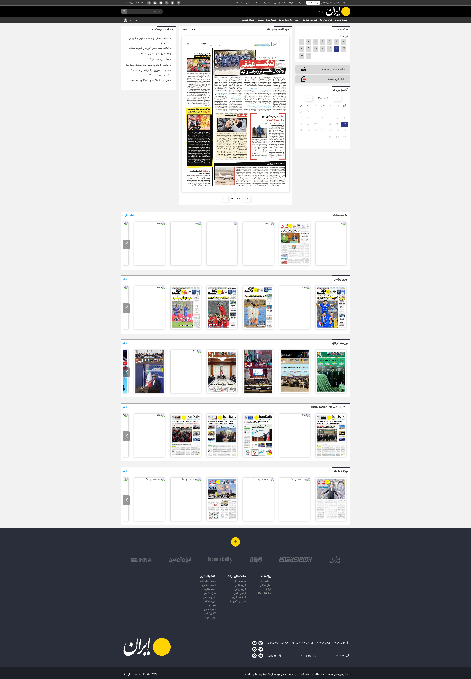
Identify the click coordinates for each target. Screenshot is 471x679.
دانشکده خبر (251, 3)
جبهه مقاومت (209, 589)
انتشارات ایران (239, 597)
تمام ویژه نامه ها (310, 20)
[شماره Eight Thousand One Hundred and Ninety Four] (306, 415)
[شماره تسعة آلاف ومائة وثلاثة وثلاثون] (331, 392)
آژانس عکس (265, 3)
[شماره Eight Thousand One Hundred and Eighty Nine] (124, 415)
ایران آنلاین (326, 3)
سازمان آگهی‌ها (285, 20)
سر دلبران (211, 605)
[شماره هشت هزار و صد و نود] (186, 328)
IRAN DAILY (264, 593)
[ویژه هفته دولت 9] (191, 479)
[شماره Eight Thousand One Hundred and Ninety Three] (258, 456)
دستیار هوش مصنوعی (266, 20)
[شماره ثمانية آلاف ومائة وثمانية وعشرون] (149, 392)
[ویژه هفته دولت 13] (331, 520)
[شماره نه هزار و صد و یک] (197, 224)
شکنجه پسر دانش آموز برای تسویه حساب (149, 48)
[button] (126, 244)
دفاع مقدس (210, 593)
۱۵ (301, 55)
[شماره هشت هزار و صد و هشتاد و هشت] (124, 287)
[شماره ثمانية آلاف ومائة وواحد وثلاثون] (258, 392)
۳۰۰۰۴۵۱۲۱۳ (306, 656)
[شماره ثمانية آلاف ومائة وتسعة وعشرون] (197, 351)
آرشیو (297, 20)
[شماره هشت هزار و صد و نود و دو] (258, 328)
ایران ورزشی (279, 3)
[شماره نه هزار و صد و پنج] (342, 224)
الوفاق (290, 3)
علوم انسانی (210, 610)
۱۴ (343, 48)
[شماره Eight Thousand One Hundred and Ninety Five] (331, 456)
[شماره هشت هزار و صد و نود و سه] (306, 287)
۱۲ (329, 48)
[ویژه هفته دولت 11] (263, 479)
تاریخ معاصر (210, 597)
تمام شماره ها (326, 20)
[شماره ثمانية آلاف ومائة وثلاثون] (222, 392)
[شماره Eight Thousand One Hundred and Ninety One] (186, 456)
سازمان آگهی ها (238, 601)
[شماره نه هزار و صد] (161, 224)
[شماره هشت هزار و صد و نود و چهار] (331, 328)
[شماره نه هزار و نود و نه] (124, 224)
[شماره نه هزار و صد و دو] (233, 224)
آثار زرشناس (210, 614)
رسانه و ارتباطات (208, 581)
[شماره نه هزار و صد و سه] (269, 224)
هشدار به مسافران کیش (157, 59)
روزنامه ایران (313, 3)
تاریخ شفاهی (209, 601)
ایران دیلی (300, 3)
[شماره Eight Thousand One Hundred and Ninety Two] (222, 456)
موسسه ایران (340, 3)
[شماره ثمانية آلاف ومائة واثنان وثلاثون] (294, 392)
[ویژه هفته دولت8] (155, 479)
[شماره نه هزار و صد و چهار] (294, 264)
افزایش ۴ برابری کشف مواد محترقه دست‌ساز (147, 65)
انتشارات (239, 3)
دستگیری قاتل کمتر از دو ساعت (154, 54)
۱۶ (308, 55)
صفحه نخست (341, 20)
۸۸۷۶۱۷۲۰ (340, 656)
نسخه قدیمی (248, 20)
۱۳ (336, 48)
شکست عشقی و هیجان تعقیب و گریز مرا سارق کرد (149, 40)
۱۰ (316, 48)
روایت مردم (210, 618)
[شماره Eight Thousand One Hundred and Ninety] (161, 415)
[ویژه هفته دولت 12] (299, 479)
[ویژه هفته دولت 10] (222, 520)
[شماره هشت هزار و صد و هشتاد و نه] (161, 287)
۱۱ (323, 48)
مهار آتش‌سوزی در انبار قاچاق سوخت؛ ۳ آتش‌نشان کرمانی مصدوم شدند (150, 73)
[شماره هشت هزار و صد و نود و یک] (222, 328)
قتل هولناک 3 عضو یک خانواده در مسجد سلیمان (149, 82)
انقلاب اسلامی (209, 585)
